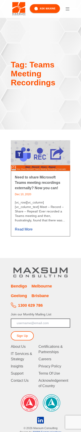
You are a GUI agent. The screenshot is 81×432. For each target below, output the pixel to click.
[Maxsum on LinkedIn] (40, 419)
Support (17, 373)
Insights (17, 366)
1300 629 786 (30, 305)
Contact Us (20, 380)
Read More (24, 229)
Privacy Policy (49, 366)
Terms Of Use (49, 373)
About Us (18, 346)
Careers (44, 359)
